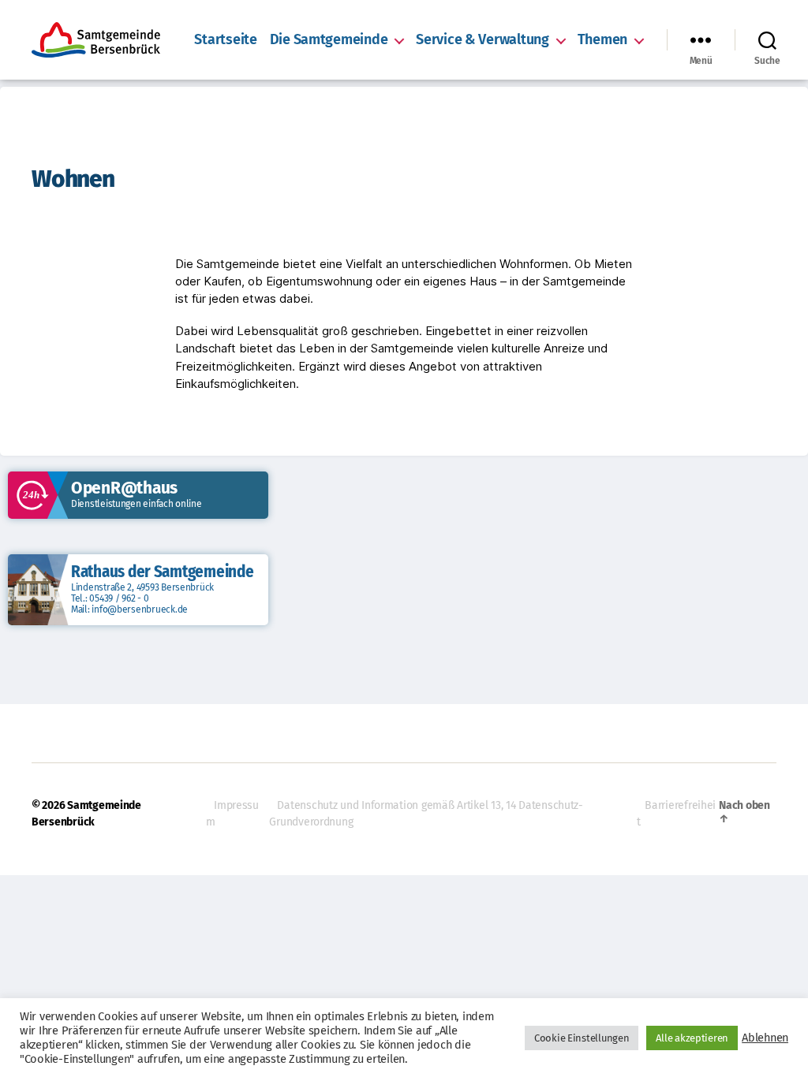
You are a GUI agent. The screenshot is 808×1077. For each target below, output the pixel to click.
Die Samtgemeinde (329, 40)
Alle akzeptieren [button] (692, 1038)
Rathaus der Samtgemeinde (162, 571)
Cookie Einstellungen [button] (582, 1038)
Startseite (225, 40)
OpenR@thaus (124, 488)
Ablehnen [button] (765, 1037)
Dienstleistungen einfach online (136, 503)
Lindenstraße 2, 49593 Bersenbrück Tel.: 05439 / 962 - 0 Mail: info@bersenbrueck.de (142, 598)
